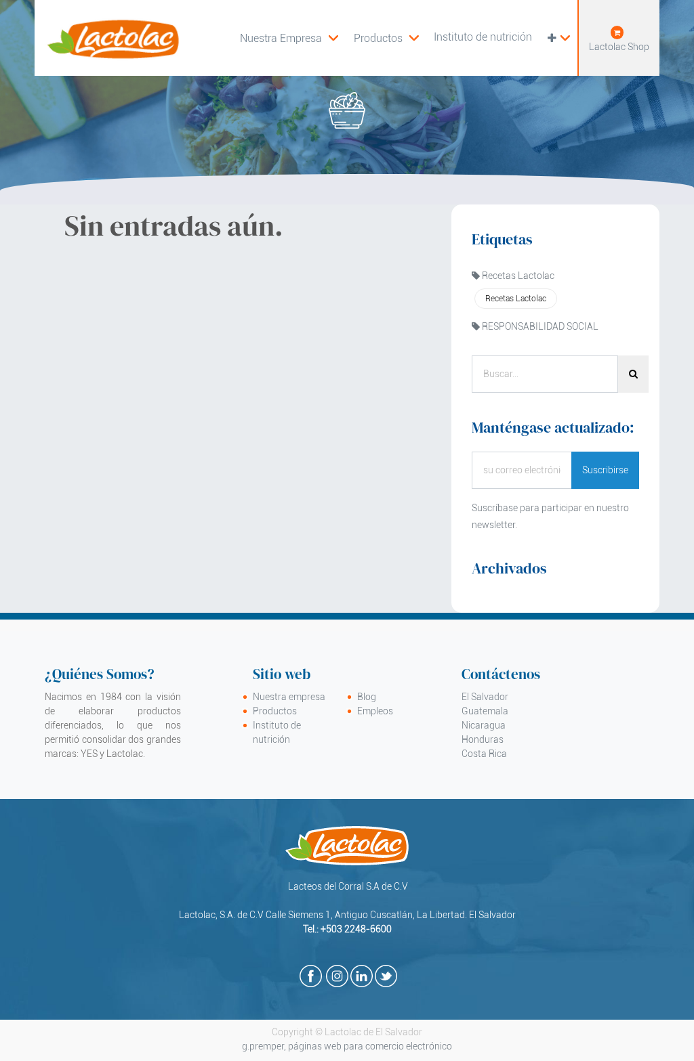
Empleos (375, 711)
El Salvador (485, 696)
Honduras (483, 739)
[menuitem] (386, 38)
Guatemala (485, 711)
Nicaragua (484, 725)
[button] (558, 38)
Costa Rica (484, 753)
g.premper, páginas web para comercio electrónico (347, 1046)
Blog (366, 696)
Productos (275, 711)
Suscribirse (605, 469)
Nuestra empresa (289, 696)
